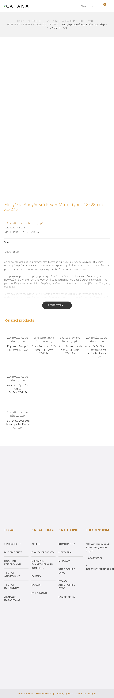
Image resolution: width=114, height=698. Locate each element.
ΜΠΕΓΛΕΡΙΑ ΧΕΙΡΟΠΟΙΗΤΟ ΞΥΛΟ (74, 21)
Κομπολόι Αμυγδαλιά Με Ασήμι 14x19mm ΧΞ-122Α (17, 424)
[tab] (12, 252)
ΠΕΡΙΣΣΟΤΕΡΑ (55, 305)
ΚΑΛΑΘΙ (36, 584)
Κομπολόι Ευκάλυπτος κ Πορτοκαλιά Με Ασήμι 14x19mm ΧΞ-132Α (96, 352)
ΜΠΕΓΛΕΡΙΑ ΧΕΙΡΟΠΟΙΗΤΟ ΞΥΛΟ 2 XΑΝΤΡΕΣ (32, 24)
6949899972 (95, 558)
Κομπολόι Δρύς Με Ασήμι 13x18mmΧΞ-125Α (17, 389)
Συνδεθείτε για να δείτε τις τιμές (25, 223)
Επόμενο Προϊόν (109, 348)
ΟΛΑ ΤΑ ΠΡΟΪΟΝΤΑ (43, 552)
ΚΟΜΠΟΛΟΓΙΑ (66, 544)
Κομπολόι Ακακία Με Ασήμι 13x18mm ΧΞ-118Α (70, 350)
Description (11, 251)
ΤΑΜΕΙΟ (36, 576)
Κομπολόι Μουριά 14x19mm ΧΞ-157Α (17, 348)
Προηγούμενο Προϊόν (5, 348)
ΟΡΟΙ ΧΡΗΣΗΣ (12, 544)
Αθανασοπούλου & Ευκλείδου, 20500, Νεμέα (97, 547)
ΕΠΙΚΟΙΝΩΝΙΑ (39, 593)
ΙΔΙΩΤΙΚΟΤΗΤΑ (13, 552)
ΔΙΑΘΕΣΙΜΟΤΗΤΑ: (14, 232)
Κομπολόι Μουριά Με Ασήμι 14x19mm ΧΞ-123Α (43, 350)
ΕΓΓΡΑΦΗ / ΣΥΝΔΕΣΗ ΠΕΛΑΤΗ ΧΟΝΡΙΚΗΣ (42, 564)
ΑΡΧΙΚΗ (35, 544)
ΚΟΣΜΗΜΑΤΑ (66, 596)
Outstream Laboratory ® (82, 693)
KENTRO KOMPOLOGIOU (39, 693)
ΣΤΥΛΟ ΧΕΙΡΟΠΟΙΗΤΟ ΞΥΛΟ (67, 585)
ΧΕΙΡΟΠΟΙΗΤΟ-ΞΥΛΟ (39, 21)
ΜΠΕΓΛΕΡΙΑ (65, 552)
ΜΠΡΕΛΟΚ (64, 560)
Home (20, 21)
